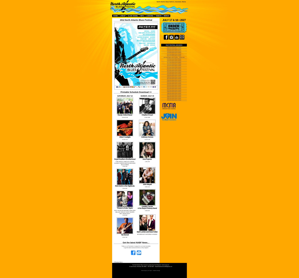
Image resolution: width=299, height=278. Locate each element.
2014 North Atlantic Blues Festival (174, 67)
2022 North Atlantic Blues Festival (174, 54)
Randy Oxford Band (125, 115)
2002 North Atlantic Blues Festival (174, 86)
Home (115, 16)
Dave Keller (153, 232)
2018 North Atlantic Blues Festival (174, 60)
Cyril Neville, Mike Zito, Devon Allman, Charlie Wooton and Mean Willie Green (124, 163)
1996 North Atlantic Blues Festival (174, 96)
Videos (158, 16)
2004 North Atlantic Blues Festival (174, 83)
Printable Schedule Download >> (136, 92)
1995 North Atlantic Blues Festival (174, 98)
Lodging (149, 16)
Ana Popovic (147, 159)
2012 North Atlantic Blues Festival (136, 20)
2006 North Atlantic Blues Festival (174, 80)
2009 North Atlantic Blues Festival (174, 75)
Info (142, 16)
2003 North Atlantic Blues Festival (174, 85)
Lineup (123, 16)
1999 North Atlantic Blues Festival (174, 91)
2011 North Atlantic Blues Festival (174, 72)
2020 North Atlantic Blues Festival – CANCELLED (174, 57)
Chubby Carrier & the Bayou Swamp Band (147, 207)
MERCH (166, 16)
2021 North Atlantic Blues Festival (174, 55)
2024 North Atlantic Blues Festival (174, 50)
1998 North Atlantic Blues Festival (174, 93)
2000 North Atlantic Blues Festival (174, 90)
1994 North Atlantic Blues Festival (174, 100)
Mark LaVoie (141, 232)
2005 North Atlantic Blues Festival (174, 82)
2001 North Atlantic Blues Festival (174, 88)
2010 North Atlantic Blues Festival (174, 73)
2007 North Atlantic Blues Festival (174, 78)
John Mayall (147, 184)
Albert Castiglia (124, 137)
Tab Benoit (125, 235)
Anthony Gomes (147, 137)
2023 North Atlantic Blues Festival (174, 52)
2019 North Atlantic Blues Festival (174, 59)
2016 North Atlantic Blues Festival (174, 64)
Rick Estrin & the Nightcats (125, 186)
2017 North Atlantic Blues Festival (174, 62)
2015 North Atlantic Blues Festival (174, 65)
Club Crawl (133, 16)
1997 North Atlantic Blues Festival (174, 95)
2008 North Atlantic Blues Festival (174, 77)
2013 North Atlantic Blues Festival (174, 68)
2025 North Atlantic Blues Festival (174, 49)
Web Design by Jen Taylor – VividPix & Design (150, 270)
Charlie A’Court (147, 115)
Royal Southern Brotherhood (124, 159)
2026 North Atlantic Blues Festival (174, 47)
